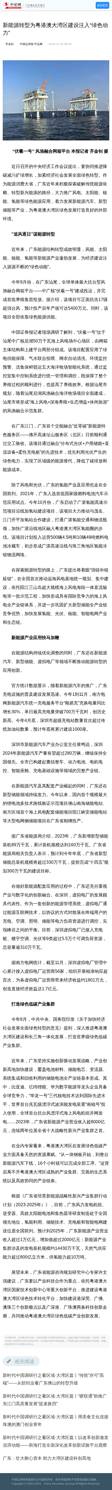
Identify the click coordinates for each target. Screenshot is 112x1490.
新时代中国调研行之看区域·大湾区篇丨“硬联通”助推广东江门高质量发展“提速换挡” (55, 1400)
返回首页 (102, 5)
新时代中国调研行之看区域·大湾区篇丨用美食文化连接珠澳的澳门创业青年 (55, 1420)
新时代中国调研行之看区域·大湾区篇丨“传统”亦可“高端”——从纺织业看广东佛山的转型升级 (53, 1379)
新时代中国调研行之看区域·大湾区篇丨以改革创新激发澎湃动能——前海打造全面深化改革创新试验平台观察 (55, 1441)
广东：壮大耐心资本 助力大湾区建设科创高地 (47, 1458)
